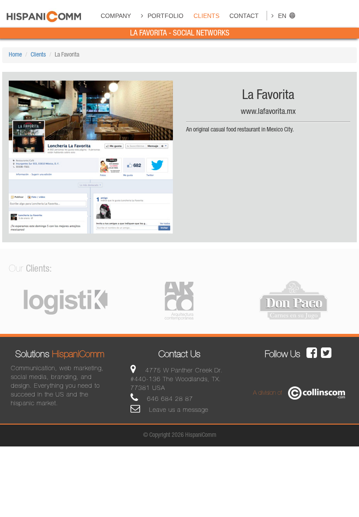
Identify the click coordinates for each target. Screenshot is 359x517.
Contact (244, 15)
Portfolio (165, 15)
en (282, 15)
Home (15, 55)
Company (116, 15)
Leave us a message (177, 410)
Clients (206, 15)
